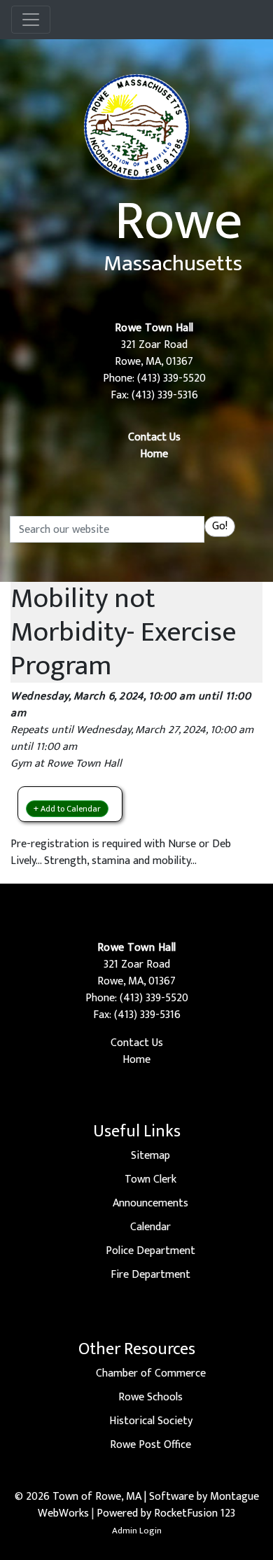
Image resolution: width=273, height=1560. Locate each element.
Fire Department (150, 1274)
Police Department (150, 1250)
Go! (219, 526)
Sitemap (150, 1155)
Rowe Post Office (150, 1444)
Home (154, 454)
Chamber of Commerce (151, 1373)
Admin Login (137, 1530)
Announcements (150, 1203)
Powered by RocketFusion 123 (166, 1513)
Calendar (150, 1227)
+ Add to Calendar (67, 809)
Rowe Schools (150, 1397)
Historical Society (150, 1421)
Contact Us (154, 437)
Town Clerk (150, 1179)
